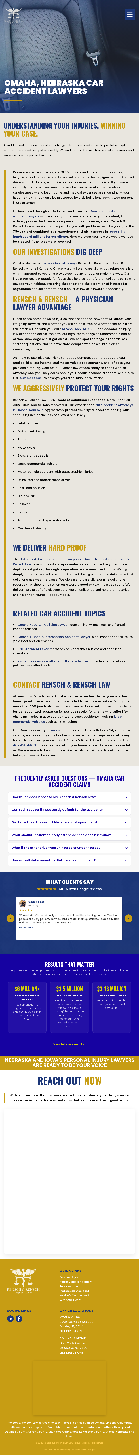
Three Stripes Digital (85, 1449)
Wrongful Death (71, 1300)
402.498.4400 (31, 378)
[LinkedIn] (10, 1318)
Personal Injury (70, 1277)
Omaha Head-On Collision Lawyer (43, 624)
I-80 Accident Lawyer (34, 649)
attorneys (54, 730)
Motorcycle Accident (74, 1291)
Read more (26, 927)
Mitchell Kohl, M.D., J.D (78, 329)
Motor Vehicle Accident (76, 1282)
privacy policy (82, 1442)
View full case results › (69, 1044)
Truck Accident (70, 1286)
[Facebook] (19, 1318)
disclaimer (97, 1442)
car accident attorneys (59, 263)
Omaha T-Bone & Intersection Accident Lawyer (54, 637)
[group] (69, 918)
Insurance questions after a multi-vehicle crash (54, 661)
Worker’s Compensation (76, 1295)
